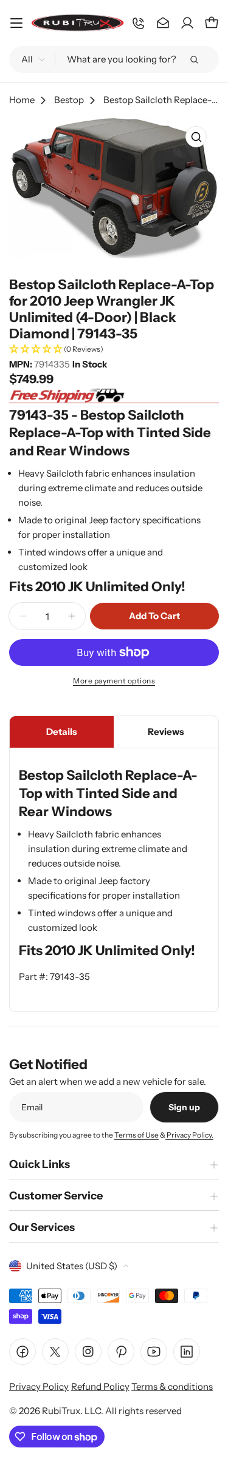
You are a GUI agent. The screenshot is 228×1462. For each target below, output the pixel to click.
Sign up (184, 1107)
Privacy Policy (39, 1386)
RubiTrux (61, 1411)
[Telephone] (138, 23)
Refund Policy (100, 1386)
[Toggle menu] (16, 23)
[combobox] (114, 59)
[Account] (187, 23)
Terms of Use (136, 1134)
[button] (114, 349)
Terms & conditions (172, 1386)
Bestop (69, 100)
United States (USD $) (71, 1266)
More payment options (114, 680)
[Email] (163, 23)
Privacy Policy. (189, 1134)
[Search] (194, 59)
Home (22, 100)
